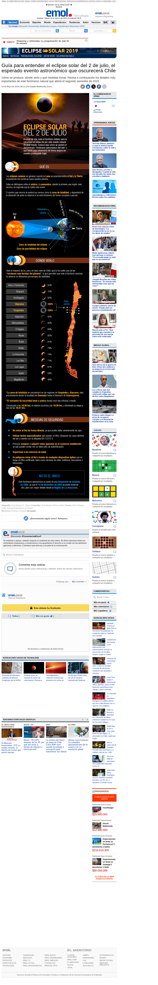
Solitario (96, 551)
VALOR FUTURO (106, 960)
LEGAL (70, 967)
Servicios (95, 22)
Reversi (95, 475)
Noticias (14, 55)
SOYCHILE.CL (88, 966)
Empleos (71, 1)
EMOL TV (26, 960)
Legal (27, 1)
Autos (51, 1)
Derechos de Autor (24, 975)
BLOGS (70, 965)
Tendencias (74, 22)
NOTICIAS (7, 955)
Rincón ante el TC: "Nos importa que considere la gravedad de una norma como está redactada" (103, 333)
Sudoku (96, 577)
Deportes (36, 22)
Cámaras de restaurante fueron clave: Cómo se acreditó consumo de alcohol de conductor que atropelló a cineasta (104, 666)
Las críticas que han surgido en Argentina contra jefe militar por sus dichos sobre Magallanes (103, 393)
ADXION (103, 958)
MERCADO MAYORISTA (104, 964)
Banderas (96, 450)
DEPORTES (7, 960)
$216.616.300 (100, 850)
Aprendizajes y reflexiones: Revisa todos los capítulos (104, 196)
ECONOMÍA (7, 958)
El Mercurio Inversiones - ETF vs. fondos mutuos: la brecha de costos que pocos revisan (11, 748)
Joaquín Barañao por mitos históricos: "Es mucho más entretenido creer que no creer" (104, 282)
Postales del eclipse (31, 55)
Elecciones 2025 (77, 26)
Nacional (13, 22)
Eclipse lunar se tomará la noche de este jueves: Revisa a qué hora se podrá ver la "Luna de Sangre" (33, 680)
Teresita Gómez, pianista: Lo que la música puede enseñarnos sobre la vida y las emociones (104, 146)
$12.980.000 (99, 829)
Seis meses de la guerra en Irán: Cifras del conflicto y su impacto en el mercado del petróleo (104, 368)
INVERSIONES (88, 958)
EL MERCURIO (73, 962)
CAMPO (86, 955)
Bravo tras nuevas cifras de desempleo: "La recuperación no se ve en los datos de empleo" (103, 230)
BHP (48, 725)
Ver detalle (31, 511)
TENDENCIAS (28, 955)
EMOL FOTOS (28, 963)
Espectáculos (59, 22)
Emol (4, 1)
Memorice (97, 500)
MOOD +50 (28, 725)
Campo (34, 1)
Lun (113, 1)
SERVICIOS (27, 958)
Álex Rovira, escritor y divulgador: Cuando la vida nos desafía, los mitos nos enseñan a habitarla (104, 173)
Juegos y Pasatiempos (59, 26)
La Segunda (106, 1)
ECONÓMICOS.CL (107, 955)
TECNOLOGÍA (8, 966)
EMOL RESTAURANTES (32, 966)
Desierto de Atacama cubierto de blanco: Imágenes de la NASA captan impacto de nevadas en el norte (11, 680)
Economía (24, 22)
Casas (98, 1)
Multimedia (44, 26)
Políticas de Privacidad (40, 975)
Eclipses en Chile (65, 55)
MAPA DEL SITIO (51, 966)
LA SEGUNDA (88, 963)
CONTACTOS (50, 963)
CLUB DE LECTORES (71, 956)
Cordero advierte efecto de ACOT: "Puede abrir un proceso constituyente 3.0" (104, 308)
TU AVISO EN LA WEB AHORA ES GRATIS (104, 878)
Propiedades (60, 1)
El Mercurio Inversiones (8, 726)
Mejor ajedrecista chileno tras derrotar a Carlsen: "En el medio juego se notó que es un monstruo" (104, 256)
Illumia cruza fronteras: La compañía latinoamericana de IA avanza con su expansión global (78, 744)
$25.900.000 (99, 814)
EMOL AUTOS (50, 955)
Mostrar (59, 7)
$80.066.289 (99, 870)
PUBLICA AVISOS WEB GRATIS (104, 798)
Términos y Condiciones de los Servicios (66, 975)
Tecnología (13, 26)
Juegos (97, 430)
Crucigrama (97, 526)
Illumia (72, 725)
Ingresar (98, 16)
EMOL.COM (72, 960)
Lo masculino (100, 102)
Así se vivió (49, 55)
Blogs (21, 1)
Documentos (34, 26)
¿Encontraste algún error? (49, 518)
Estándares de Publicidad (92, 975)
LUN (84, 960)
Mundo (47, 22)
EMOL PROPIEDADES (53, 958)
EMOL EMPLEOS (51, 960)
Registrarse (108, 16)
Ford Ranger (108, 808)
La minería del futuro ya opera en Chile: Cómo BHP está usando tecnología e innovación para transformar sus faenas (56, 746)
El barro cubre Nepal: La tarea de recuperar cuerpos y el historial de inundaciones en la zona (103, 418)
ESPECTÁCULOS (9, 963)
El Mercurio (12, 1)
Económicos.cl (82, 1)
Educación (23, 26)
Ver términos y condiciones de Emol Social (45, 649)
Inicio (5, 55)
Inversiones (42, 1)
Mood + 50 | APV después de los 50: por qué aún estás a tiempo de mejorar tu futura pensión (34, 744)
